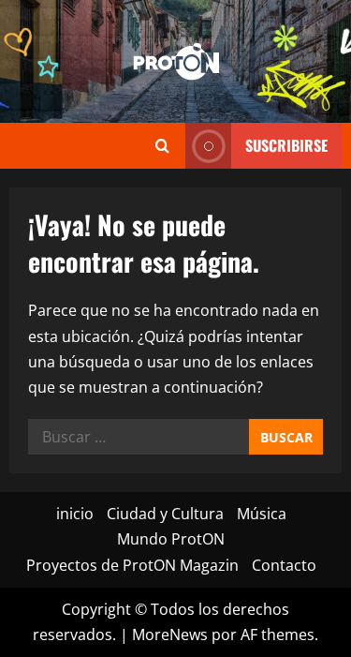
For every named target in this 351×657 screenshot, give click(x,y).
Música (261, 513)
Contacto (284, 565)
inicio (75, 513)
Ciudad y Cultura (165, 513)
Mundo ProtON (171, 539)
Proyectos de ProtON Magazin (132, 565)
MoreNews (170, 634)
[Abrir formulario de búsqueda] (162, 145)
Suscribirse (286, 145)
